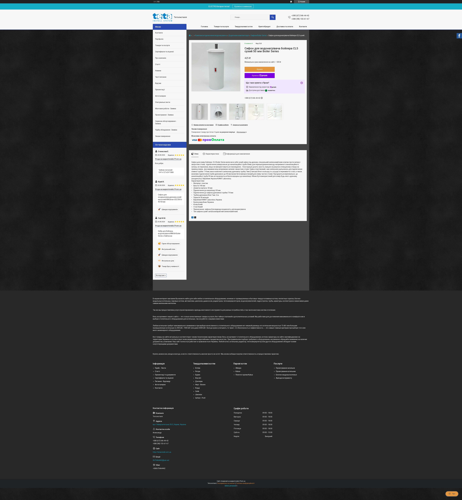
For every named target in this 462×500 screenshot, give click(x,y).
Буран (197, 375)
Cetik (197, 391)
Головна (204, 27)
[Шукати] (273, 17)
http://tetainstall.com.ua (162, 452)
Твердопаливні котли (244, 27)
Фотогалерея (160, 96)
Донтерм (198, 381)
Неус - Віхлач (200, 385)
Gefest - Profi (200, 398)
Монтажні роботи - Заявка (165, 109)
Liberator (198, 395)
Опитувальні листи (162, 102)
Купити (260, 69)
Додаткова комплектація (238, 35)
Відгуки (158, 83)
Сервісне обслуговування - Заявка (165, 122)
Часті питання (160, 77)
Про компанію (160, 58)
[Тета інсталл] (162, 17)
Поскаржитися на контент (226, 483)
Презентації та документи (165, 375)
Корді (197, 388)
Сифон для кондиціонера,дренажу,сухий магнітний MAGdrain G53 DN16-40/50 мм (170, 198)
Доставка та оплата (284, 27)
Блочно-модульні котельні (286, 375)
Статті (157, 64)
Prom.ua (242, 481)
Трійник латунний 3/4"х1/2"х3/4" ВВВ (166, 171)
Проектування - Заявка (164, 115)
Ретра (197, 371)
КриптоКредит (264, 27)
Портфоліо (159, 39)
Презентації (160, 90)
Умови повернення (162, 136)
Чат (453, 494)
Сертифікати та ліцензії (164, 52)
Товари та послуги (221, 27)
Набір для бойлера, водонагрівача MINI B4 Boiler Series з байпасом (169, 233)
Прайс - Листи (160, 368)
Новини (158, 71)
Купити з (255, 76)
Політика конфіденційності (245, 483)
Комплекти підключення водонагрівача (211, 35)
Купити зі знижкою (243, 6)
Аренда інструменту (284, 378)
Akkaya (238, 368)
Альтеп (198, 378)
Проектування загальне (285, 368)
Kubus (238, 371)
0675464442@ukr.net (161, 460)
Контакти (303, 27)
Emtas (197, 368)
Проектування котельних (286, 371)
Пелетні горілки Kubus (244, 375)
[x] (195, 218)
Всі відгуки (160, 275)
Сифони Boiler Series (259, 35)
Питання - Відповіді (162, 381)
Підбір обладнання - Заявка (166, 130)
